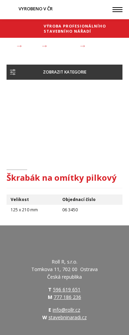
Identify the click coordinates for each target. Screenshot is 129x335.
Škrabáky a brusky (63, 46)
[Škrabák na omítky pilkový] (45, 120)
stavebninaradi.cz (68, 317)
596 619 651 (66, 289)
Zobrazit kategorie (64, 72)
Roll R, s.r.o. (24, 28)
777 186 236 (67, 297)
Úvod (11, 46)
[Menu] (117, 9)
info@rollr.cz (66, 309)
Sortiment (32, 46)
